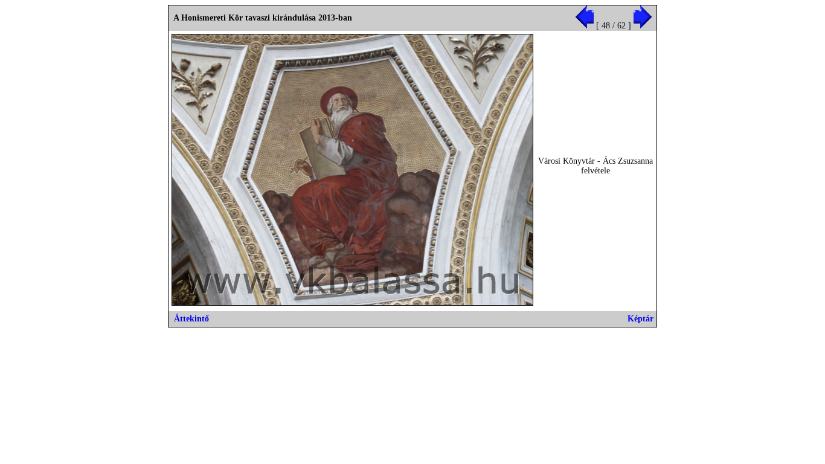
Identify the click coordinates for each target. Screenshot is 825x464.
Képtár (640, 318)
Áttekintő (191, 318)
